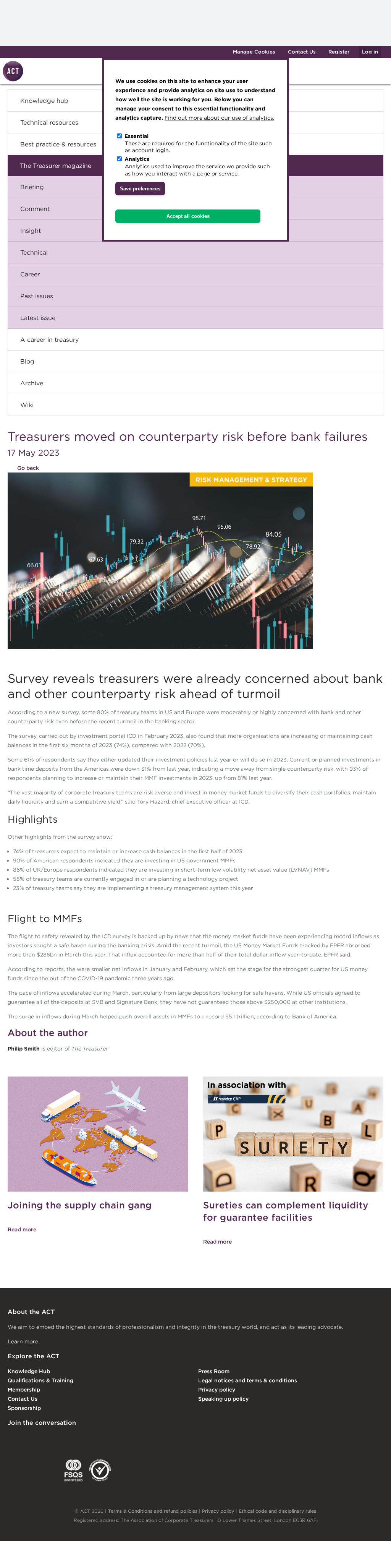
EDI (100, 1470)
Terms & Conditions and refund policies (152, 1511)
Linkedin (13, 1438)
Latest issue (37, 318)
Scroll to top (373, 1526)
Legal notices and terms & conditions (247, 1380)
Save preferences (140, 189)
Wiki (27, 405)
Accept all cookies (188, 216)
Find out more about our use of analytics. (219, 117)
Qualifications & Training (40, 1380)
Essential (136, 136)
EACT (19, 1470)
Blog (27, 361)
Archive (31, 383)
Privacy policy (216, 1389)
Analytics (136, 159)
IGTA (47, 1470)
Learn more (23, 1341)
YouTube (106, 1438)
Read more (22, 1229)
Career (30, 274)
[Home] (12, 79)
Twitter (44, 1438)
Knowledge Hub (29, 1371)
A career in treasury (49, 339)
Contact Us (302, 52)
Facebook (75, 1438)
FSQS (73, 1470)
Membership (24, 1389)
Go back (28, 467)
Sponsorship (24, 1408)
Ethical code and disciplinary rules (277, 1511)
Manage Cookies (254, 52)
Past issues (36, 296)
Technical (34, 252)
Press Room (213, 1371)
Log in (370, 52)
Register (338, 52)
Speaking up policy (223, 1398)
